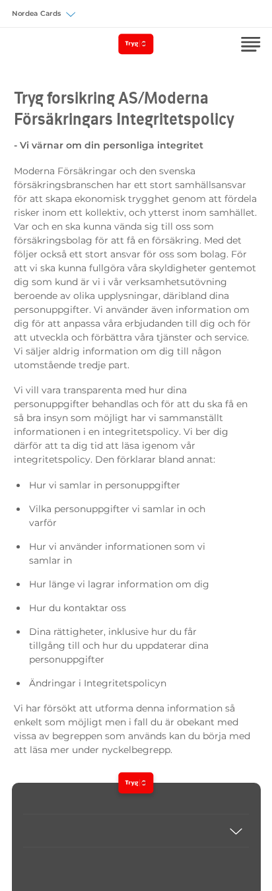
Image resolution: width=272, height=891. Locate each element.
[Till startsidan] (135, 782)
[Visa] (136, 830)
